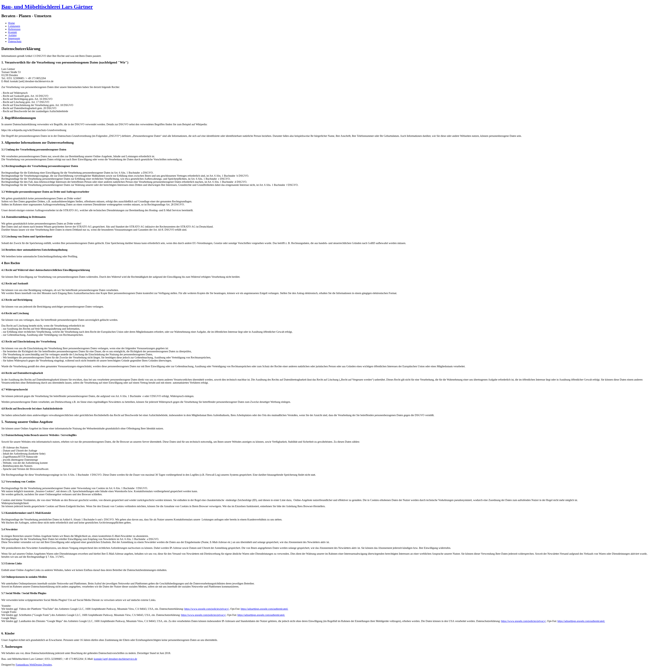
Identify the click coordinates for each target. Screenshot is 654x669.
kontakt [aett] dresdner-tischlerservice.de (115, 658)
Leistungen (14, 26)
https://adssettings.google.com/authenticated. (264, 608)
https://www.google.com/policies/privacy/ (206, 608)
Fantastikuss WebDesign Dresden (34, 664)
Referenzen (14, 29)
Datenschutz (14, 41)
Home (11, 23)
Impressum (14, 38)
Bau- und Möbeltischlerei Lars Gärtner (47, 7)
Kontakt (12, 32)
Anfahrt (12, 35)
